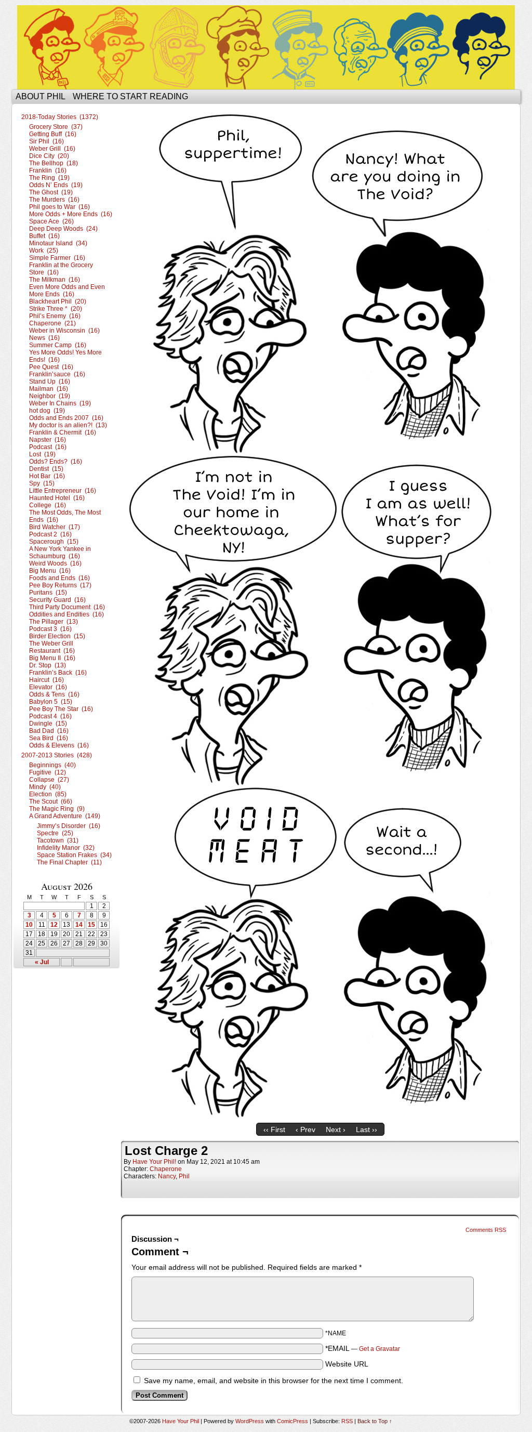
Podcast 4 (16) (50, 716)
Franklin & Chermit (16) (62, 432)
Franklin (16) (47, 170)
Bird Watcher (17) (54, 527)
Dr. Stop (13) (47, 665)
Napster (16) (47, 439)
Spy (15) (42, 483)
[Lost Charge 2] (320, 1115)
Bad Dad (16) (49, 730)
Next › (335, 1129)
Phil (184, 1176)
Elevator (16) (48, 687)
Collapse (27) (49, 779)
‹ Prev (305, 1129)
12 (54, 924)
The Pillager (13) (53, 621)
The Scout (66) (50, 801)
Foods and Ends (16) (59, 578)
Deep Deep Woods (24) (63, 228)
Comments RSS (486, 1230)
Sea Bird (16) (48, 738)
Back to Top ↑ (374, 1421)
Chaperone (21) (52, 323)
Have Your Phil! (154, 1161)
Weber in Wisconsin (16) (64, 330)
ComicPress (292, 1421)
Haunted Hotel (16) (57, 498)
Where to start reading (130, 96)
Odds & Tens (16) (54, 694)
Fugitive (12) (47, 772)
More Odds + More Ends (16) (70, 214)
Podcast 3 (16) (50, 629)
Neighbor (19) (49, 396)
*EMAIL (362, 1348)
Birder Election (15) (57, 636)
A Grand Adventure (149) (64, 816)
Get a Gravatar (379, 1348)
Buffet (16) (44, 236)
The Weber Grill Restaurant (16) (52, 647)
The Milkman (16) (54, 279)
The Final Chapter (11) (69, 862)
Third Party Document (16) (67, 607)
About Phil (40, 96)
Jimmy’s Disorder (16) (68, 826)
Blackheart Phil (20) (57, 301)
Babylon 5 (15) (50, 701)
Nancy (167, 1176)
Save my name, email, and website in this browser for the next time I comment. (273, 1380)
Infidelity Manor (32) (66, 847)
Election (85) (47, 794)
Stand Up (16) (49, 381)
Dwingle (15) (48, 723)
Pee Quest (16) (51, 367)
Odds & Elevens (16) (59, 745)
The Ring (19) (49, 177)
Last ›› (366, 1129)
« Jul (42, 962)
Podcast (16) (47, 447)
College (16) (47, 505)
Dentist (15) (46, 468)
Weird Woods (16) (55, 563)
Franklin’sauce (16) (57, 374)
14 (79, 924)
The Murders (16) (54, 199)
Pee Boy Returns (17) (60, 585)
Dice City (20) (49, 156)
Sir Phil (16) (46, 141)
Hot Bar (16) (47, 476)
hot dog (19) (47, 410)
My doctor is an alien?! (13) (68, 425)
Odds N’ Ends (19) (56, 185)
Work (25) (43, 250)
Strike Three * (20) (55, 308)
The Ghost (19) (51, 192)
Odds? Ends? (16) (55, 461)
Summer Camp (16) (57, 345)
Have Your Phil (266, 47)
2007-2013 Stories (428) (56, 755)
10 (29, 924)
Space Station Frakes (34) (74, 855)
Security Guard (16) (57, 599)
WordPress (249, 1421)
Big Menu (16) (50, 570)
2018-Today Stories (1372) (59, 117)
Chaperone (166, 1169)
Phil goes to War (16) (59, 207)
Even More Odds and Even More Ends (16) (67, 290)
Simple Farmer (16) (57, 257)
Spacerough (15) (53, 541)
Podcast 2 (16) (50, 534)
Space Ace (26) (51, 221)
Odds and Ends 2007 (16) (66, 418)
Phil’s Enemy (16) (55, 316)
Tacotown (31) (57, 840)
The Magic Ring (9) (57, 808)
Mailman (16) (48, 388)
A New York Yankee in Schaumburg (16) (60, 552)
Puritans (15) (48, 592)
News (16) (44, 337)
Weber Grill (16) (52, 148)
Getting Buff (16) (52, 134)
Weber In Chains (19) (60, 403)
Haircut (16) (46, 680)
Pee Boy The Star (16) (61, 709)
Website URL (346, 1364)
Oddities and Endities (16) (66, 614)
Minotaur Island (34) (58, 243)
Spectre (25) (55, 833)
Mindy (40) (45, 787)
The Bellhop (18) (53, 163)
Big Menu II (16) (52, 658)
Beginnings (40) (52, 765)
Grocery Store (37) (56, 126)
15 (91, 924)
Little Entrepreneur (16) (62, 490)
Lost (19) (42, 454)
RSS (347, 1421)
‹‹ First (274, 1129)
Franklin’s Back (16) (58, 672)
